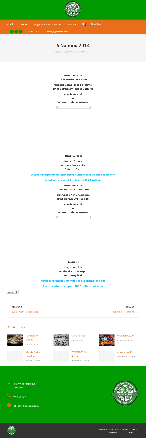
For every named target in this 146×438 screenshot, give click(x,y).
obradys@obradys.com (57, 32)
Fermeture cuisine (32, 337)
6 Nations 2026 (125, 335)
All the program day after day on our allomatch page (73, 280)
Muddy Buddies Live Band (34, 354)
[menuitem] (8, 24)
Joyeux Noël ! (124, 352)
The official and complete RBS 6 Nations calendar (73, 286)
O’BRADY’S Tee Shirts (79, 354)
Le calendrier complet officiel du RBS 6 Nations (73, 180)
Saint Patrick (78, 335)
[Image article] (15, 340)
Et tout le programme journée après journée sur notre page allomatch (73, 174)
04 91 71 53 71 (34, 32)
